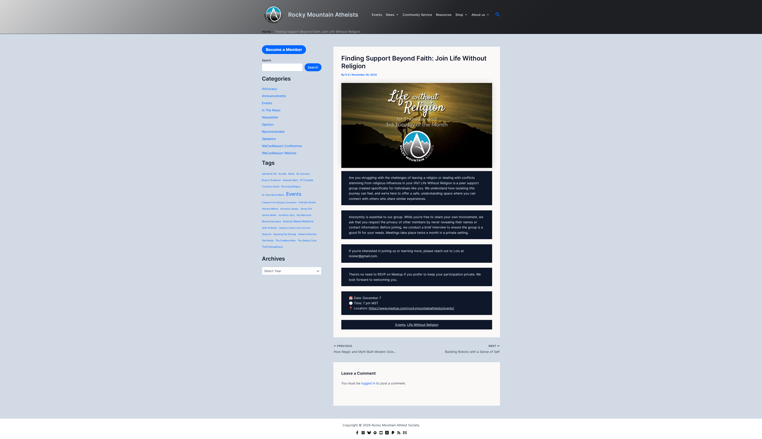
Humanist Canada (289, 208)
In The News (271, 110)
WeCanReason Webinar (279, 153)
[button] (497, 14)
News (390, 15)
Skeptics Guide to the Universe (294, 228)
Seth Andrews (269, 227)
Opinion (267, 124)
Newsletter (270, 117)
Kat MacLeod (304, 215)
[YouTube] (381, 432)
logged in (368, 383)
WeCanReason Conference (282, 146)
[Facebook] (357, 432)
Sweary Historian (307, 234)
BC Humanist (303, 173)
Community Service (417, 15)
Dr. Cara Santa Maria (273, 195)
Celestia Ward (290, 180)
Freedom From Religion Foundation (279, 202)
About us (478, 15)
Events (377, 15)
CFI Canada (306, 180)
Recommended (273, 132)
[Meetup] (375, 432)
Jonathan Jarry (286, 215)
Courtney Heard (270, 186)
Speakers (269, 139)
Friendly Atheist (307, 202)
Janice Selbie (269, 215)
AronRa (282, 173)
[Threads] (387, 432)
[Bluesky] (369, 432)
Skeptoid (266, 234)
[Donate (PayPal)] (393, 432)
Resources (443, 15)
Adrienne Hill (269, 173)
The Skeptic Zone (307, 240)
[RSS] (399, 432)
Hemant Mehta (270, 208)
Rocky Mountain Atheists (323, 14)
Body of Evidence (271, 180)
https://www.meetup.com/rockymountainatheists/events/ (411, 308)
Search (266, 60)
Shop (459, 15)
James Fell (306, 208)
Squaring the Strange (284, 234)
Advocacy (269, 89)
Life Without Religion (422, 325)
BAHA (291, 173)
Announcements (274, 96)
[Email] (405, 432)
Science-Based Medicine (298, 221)
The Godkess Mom (285, 240)
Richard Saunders (271, 221)
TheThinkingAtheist (272, 246)
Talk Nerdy (267, 240)
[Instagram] (363, 432)
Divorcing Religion (291, 186)
